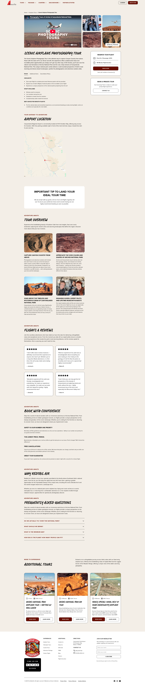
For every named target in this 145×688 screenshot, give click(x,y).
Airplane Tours (46, 642)
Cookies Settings (82, 681)
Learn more (46, 619)
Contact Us (60, 642)
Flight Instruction (62, 659)
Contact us (106, 90)
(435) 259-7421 (78, 650)
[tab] (26, 73)
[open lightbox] (92, 23)
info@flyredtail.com (79, 653)
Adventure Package (47, 650)
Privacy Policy (63, 681)
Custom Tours (46, 647)
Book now (32, 619)
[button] (23, 2)
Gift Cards (60, 647)
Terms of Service (72, 681)
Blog (59, 653)
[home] (11, 2)
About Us (60, 645)
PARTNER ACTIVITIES (68, 3)
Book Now (133, 3)
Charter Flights (46, 653)
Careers (122, 3)
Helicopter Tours (47, 645)
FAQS (59, 650)
